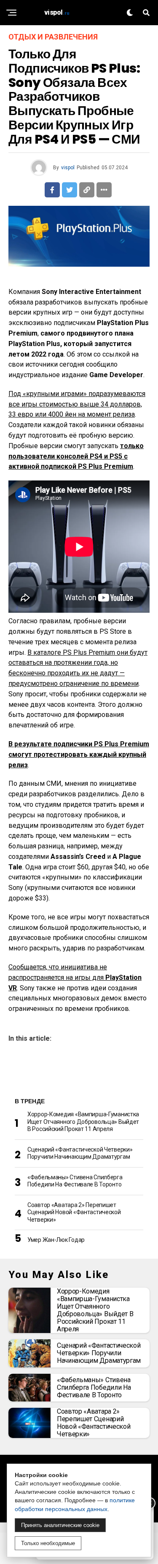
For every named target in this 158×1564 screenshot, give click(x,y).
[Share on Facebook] (52, 189)
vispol (68, 168)
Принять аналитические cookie (60, 1525)
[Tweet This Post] (69, 189)
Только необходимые (48, 1543)
